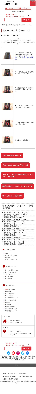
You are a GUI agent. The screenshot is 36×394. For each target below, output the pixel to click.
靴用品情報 (8, 304)
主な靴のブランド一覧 (11, 308)
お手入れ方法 (22, 373)
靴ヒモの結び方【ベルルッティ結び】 (15, 236)
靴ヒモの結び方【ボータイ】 (13, 237)
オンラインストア (12, 373)
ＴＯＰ (4, 373)
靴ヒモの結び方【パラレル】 (13, 234)
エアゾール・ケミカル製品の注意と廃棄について (20, 334)
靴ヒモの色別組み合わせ (11, 297)
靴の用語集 (8, 291)
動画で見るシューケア (11, 311)
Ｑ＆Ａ (19, 376)
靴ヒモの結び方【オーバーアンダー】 (15, 219)
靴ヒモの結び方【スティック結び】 (15, 228)
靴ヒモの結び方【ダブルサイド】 (14, 230)
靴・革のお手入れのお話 (11, 270)
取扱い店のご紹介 (27, 376)
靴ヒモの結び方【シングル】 (13, 225)
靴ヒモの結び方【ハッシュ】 (16, 30)
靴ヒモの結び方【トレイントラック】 (15, 232)
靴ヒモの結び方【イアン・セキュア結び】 (17, 212)
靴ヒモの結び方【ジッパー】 (13, 227)
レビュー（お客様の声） (11, 259)
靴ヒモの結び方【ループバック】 (14, 241)
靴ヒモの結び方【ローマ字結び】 (14, 243)
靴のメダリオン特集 (10, 300)
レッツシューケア (9, 276)
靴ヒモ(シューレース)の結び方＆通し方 (16, 214)
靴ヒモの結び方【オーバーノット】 (15, 221)
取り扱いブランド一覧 (11, 255)
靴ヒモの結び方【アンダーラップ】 (15, 216)
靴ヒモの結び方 (9, 295)
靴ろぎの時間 (8, 278)
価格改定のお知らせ (15, 331)
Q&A (6, 253)
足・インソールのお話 (11, 272)
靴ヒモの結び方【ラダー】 (12, 239)
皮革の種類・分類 (9, 293)
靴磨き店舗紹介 (10, 289)
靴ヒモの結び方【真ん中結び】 (13, 245)
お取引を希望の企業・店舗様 (10, 379)
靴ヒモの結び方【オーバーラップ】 (15, 223)
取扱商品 (7, 257)
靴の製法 (7, 302)
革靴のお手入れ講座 (15, 320)
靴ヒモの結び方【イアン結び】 (13, 217)
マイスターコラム (9, 274)
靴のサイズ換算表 (9, 306)
